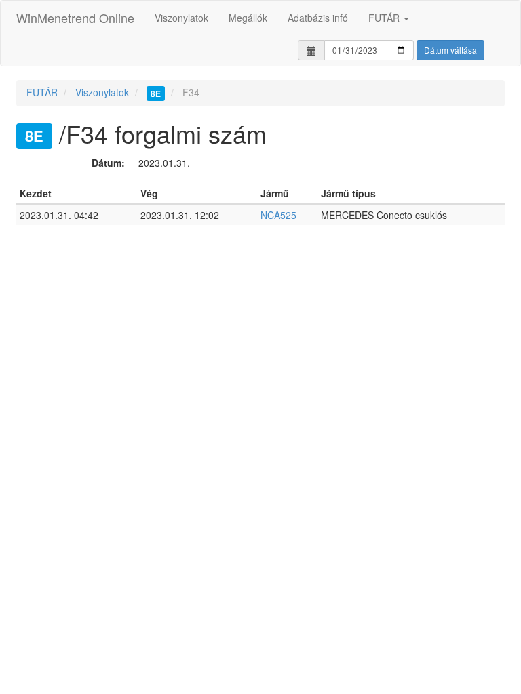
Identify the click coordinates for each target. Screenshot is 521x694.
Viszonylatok (181, 17)
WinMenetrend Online (75, 17)
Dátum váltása (450, 50)
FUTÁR (385, 17)
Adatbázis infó (318, 17)
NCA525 (278, 215)
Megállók (248, 17)
